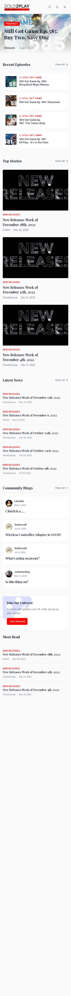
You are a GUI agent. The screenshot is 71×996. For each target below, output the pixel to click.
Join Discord (17, 621)
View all (60, 64)
